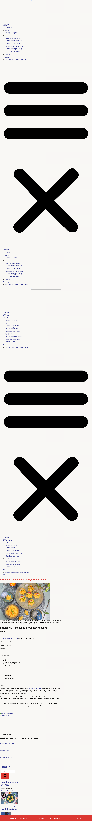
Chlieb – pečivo (8, 41)
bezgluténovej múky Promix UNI (10, 638)
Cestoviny (7, 30)
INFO (4, 56)
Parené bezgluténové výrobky (13, 51)
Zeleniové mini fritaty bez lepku (8, 806)
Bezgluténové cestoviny (11, 32)
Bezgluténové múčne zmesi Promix (14, 37)
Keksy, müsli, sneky (9, 45)
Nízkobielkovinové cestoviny (12, 34)
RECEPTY (5, 26)
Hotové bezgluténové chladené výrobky (14, 49)
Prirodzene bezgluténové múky (13, 38)
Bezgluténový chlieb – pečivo (13, 43)
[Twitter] (80, 818)
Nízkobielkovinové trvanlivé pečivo (14, 48)
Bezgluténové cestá (10, 53)
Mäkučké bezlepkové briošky (6, 757)
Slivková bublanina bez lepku (8, 790)
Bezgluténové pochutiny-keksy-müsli (14, 46)
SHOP (4, 61)
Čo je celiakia (8, 57)
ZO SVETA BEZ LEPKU (8, 27)
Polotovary (7, 54)
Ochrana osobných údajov (55, 818)
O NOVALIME (6, 24)
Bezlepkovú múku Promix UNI (35, 688)
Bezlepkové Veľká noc (5, 747)
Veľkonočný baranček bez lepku (7, 753)
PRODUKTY (5, 29)
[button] (46, 156)
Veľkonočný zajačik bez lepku (7, 740)
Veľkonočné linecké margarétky (7, 743)
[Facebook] (77, 818)
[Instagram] (83, 818)
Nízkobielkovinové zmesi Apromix (14, 40)
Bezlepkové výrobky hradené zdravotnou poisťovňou (17, 59)
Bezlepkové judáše (4, 750)
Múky (6, 35)
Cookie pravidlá (41, 818)
